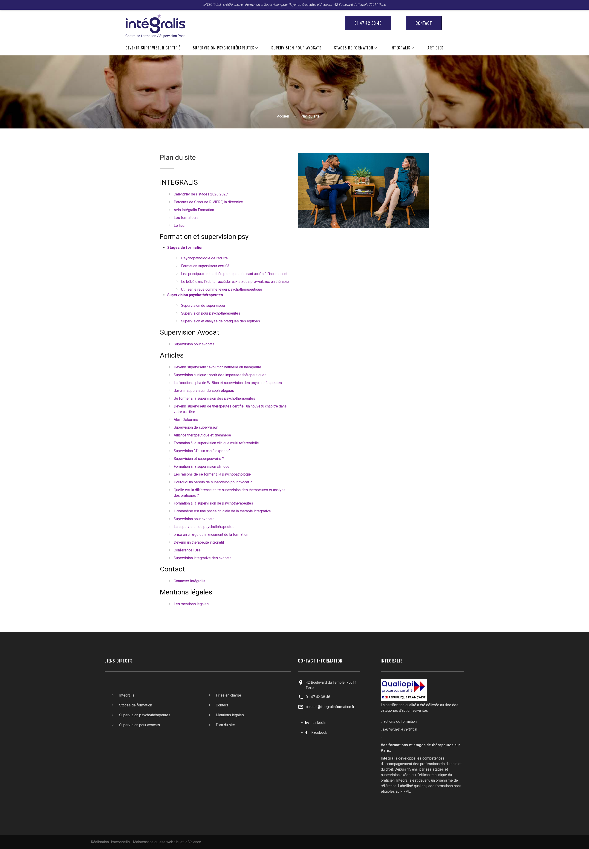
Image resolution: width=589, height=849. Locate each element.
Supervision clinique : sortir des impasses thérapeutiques (220, 375)
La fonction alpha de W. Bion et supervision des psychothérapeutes (228, 383)
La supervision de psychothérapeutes (204, 527)
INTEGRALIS (400, 48)
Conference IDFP (188, 550)
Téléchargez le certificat (399, 729)
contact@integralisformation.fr (330, 707)
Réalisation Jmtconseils (110, 842)
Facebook (319, 732)
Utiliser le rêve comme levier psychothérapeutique (221, 289)
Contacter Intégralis (189, 581)
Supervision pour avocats (296, 48)
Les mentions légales (191, 604)
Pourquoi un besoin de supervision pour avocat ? (213, 482)
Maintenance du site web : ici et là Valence (167, 842)
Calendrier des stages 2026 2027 (201, 194)
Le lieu (179, 225)
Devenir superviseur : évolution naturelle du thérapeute (217, 367)
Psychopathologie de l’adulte (204, 258)
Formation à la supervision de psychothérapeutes (213, 503)
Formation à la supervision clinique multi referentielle (216, 443)
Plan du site (225, 725)
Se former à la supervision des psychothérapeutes (214, 398)
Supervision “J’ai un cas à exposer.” (202, 451)
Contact (424, 23)
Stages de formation (353, 48)
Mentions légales (230, 715)
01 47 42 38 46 (368, 23)
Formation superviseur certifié (205, 266)
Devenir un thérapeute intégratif (199, 542)
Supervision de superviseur (203, 305)
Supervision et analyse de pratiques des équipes (220, 321)
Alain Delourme (186, 419)
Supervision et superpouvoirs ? (199, 458)
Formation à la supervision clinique (201, 466)
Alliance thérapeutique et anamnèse (202, 435)
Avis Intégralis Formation (194, 210)
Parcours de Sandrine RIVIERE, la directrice (208, 202)
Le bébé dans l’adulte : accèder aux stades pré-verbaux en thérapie (235, 281)
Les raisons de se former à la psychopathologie (212, 474)
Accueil (283, 116)
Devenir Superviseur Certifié (152, 48)
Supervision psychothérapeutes (223, 48)
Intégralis (126, 695)
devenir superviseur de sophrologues (204, 390)
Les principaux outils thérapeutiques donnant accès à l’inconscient (234, 274)
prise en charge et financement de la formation (211, 534)
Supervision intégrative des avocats (202, 558)
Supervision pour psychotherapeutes (210, 313)
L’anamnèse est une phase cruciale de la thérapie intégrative (222, 511)
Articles (435, 48)
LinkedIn (319, 722)
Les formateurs (186, 217)
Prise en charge (228, 695)
